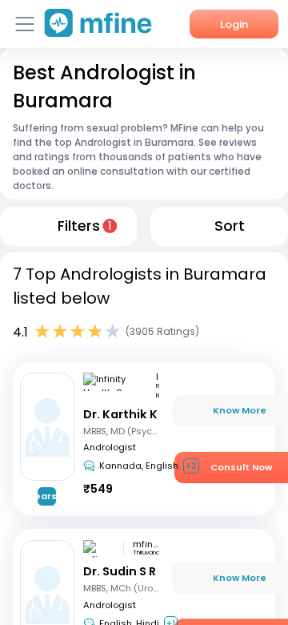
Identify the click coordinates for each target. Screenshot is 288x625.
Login (234, 24)
